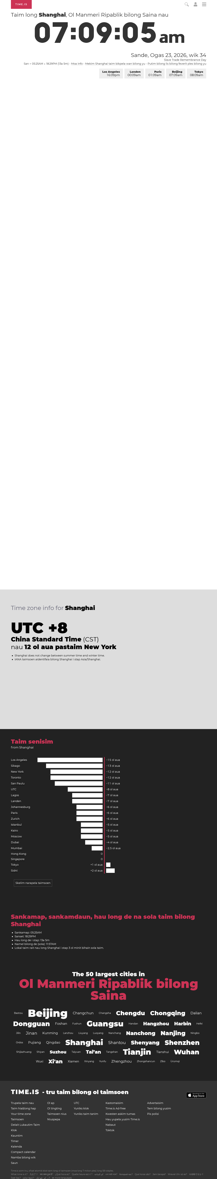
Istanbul (16, 824)
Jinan (31, 1033)
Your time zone (21, 1114)
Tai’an (93, 1052)
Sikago (15, 765)
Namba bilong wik (23, 1157)
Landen (134, 73)
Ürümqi (175, 1061)
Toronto (16, 777)
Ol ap (50, 1103)
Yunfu (102, 1061)
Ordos (19, 1042)
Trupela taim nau (22, 1103)
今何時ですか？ (196, 1174)
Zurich (15, 818)
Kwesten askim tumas (120, 1114)
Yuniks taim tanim (86, 1114)
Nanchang (114, 1033)
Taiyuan (76, 1052)
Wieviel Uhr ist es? (177, 1174)
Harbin (182, 1024)
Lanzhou (68, 1033)
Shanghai (84, 1042)
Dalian (196, 1013)
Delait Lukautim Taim (25, 1124)
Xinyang (89, 1061)
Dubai (15, 842)
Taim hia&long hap (23, 1108)
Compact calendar (23, 1152)
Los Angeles (111, 73)
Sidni (14, 870)
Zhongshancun (146, 1061)
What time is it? (19, 1174)
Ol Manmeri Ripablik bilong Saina (108, 989)
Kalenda (16, 1146)
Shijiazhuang (23, 1052)
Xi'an (55, 1061)
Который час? (126, 1174)
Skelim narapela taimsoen (33, 883)
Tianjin (137, 1052)
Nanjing (173, 1033)
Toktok (110, 1130)
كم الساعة (98, 1174)
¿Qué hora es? (62, 1174)
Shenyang (145, 1042)
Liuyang (83, 1033)
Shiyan (41, 1052)
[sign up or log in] (195, 5)
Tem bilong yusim (159, 1108)
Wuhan (186, 1052)
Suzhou (58, 1051)
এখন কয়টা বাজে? (111, 1174)
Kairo (14, 830)
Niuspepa (53, 1119)
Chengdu (130, 1013)
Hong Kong (18, 853)
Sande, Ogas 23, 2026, (168, 55)
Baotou (18, 1013)
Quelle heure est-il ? (82, 1174)
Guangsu (105, 1023)
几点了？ (34, 1174)
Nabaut (111, 1124)
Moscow (16, 836)
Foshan (61, 1024)
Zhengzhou (121, 1061)
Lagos (15, 795)
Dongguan (31, 1024)
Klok (14, 1130)
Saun (14, 1163)
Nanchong (140, 1033)
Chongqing (167, 1013)
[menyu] (204, 4)
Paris (154, 73)
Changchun (83, 1013)
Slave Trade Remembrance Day (185, 60)
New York (17, 771)
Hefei (199, 1023)
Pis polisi (153, 1114)
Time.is (21, 4)
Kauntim (17, 1135)
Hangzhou (156, 1024)
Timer (15, 1141)
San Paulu (18, 783)
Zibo (162, 1061)
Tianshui (162, 1052)
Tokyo (196, 73)
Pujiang (34, 1042)
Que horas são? (143, 1174)
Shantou (117, 1042)
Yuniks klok (81, 1108)
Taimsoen (17, 1119)
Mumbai (16, 848)
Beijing (175, 73)
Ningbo (195, 1033)
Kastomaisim (114, 1103)
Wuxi (39, 1061)
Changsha (105, 1013)
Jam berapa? (159, 1174)
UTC (13, 789)
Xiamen (73, 1061)
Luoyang (98, 1033)
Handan (133, 1023)
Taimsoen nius (56, 1114)
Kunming (50, 1033)
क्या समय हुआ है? (46, 1174)
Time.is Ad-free (116, 1108)
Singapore (18, 859)
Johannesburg (20, 807)
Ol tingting (54, 1108)
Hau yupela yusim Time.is (123, 1119)
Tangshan (112, 1052)
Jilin (18, 1033)
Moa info (77, 63)
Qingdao (53, 1042)
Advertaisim (155, 1103)
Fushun (76, 1023)
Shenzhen (182, 1043)
